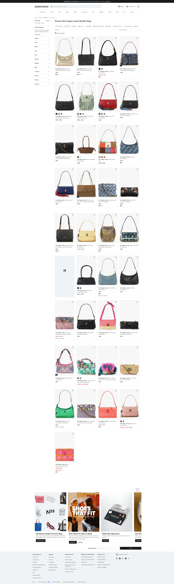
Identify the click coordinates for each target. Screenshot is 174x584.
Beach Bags (88, 26)
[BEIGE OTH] (83, 114)
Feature (36, 80)
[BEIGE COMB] (59, 114)
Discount (37, 84)
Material (37, 59)
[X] (123, 559)
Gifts (117, 12)
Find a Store (68, 557)
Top (140, 556)
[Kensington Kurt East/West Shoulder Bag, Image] (129, 315)
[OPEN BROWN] (102, 69)
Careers (50, 559)
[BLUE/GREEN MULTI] (80, 378)
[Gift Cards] (116, 512)
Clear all (48, 20)
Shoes (75, 12)
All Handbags (59, 26)
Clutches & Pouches (117, 26)
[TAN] (102, 114)
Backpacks (74, 26)
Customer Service (37, 554)
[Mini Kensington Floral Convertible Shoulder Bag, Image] (86, 404)
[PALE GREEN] (78, 114)
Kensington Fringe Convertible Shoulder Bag (63, 333)
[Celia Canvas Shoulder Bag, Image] (86, 228)
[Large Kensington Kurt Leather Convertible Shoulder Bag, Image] (65, 228)
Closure (36, 75)
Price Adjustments (37, 567)
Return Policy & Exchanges (39, 565)
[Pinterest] (120, 559)
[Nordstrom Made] (50, 512)
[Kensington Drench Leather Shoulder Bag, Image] (86, 51)
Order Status (36, 559)
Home (109, 12)
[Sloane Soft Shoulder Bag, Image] (108, 96)
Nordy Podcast (52, 570)
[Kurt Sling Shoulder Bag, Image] (129, 140)
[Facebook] (126, 559)
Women (52, 12)
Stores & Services (69, 554)
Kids (93, 12)
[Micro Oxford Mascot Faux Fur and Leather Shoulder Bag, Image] (108, 361)
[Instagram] (117, 559)
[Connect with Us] (129, 559)
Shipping (35, 562)
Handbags (45, 17)
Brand (36, 46)
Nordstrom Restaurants (70, 569)
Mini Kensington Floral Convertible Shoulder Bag (86, 422)
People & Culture (53, 565)
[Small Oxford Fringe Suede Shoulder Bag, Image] (108, 228)
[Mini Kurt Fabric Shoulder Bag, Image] (108, 271)
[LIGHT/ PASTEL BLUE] (123, 421)
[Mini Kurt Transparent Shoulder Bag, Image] (65, 404)
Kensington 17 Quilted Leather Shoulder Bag (64, 157)
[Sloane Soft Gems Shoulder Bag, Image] (129, 228)
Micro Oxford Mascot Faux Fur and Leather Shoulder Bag (108, 379)
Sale (124, 12)
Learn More (80, 542)
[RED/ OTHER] (99, 114)
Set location (38, 34)
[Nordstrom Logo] (41, 7)
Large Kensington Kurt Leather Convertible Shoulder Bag (65, 247)
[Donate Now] (83, 512)
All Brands (51, 557)
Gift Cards (105, 540)
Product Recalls (36, 575)
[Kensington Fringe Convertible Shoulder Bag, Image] (65, 315)
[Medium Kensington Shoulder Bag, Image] (65, 447)
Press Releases (100, 562)
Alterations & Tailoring (70, 562)
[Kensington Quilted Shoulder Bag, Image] (86, 271)
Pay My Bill (83, 562)
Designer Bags (136, 26)
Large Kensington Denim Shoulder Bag (108, 200)
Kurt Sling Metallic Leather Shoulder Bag (63, 69)
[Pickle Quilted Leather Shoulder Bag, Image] (86, 315)
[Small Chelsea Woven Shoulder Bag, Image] (129, 361)
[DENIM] (80, 288)
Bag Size (37, 63)
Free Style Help (68, 559)
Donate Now (72, 542)
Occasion (37, 71)
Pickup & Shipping (39, 27)
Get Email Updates (53, 567)
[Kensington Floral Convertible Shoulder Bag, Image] (86, 361)
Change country (36, 577)
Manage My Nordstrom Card (88, 564)
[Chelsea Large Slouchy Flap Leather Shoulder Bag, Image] (86, 183)
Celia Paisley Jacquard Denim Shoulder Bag (128, 69)
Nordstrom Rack (101, 557)
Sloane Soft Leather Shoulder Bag (127, 200)
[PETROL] (104, 114)
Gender (36, 38)
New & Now (42, 12)
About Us (51, 554)
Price (36, 55)
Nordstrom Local (69, 571)
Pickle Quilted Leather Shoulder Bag (85, 333)
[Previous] (55, 26)
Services (132, 12)
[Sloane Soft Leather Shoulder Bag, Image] (129, 183)
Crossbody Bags (128, 26)
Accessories (84, 12)
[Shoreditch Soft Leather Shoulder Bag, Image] (129, 96)
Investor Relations (101, 559)
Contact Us (35, 557)
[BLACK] (99, 69)
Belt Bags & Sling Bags (98, 26)
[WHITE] (80, 157)
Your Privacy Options (42, 582)
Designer (101, 12)
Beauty (67, 12)
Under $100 (67, 26)
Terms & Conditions (56, 582)
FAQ (34, 572)
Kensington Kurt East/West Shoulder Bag (129, 333)
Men (60, 12)
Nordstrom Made (40, 540)
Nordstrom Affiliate (102, 567)
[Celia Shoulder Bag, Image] (108, 140)
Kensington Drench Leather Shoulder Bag (84, 69)
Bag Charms (81, 26)
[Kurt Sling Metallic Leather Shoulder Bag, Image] (65, 51)
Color (36, 42)
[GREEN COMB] (78, 378)
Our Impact (51, 562)
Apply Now (107, 1)
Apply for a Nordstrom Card (88, 559)
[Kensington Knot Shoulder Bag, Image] (108, 315)
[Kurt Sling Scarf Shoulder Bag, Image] (65, 361)
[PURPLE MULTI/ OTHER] (61, 114)
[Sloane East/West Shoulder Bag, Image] (86, 140)
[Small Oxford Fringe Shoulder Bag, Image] (86, 96)
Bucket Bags (108, 26)
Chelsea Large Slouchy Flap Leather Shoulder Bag (85, 200)
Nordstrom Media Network (103, 564)
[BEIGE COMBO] (104, 157)
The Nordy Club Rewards (87, 557)
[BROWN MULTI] (99, 157)
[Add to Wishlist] (73, 38)
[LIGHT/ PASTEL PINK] (121, 421)
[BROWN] (78, 157)
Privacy (34, 582)
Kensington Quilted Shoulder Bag (84, 291)
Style (36, 67)
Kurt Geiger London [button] (39, 23)
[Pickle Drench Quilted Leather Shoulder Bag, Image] (65, 96)
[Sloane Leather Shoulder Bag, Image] (65, 183)
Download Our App (122, 554)
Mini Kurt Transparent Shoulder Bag (63, 422)
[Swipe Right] (137, 490)
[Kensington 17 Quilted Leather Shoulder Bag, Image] (65, 140)
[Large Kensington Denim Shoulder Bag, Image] (108, 183)
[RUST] (102, 157)
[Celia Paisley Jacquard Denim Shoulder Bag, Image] (129, 51)
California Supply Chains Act (68, 582)
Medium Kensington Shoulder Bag (62, 465)
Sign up (130, 548)
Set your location (61, 33)
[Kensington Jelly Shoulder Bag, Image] (108, 404)
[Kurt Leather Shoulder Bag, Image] (108, 51)
